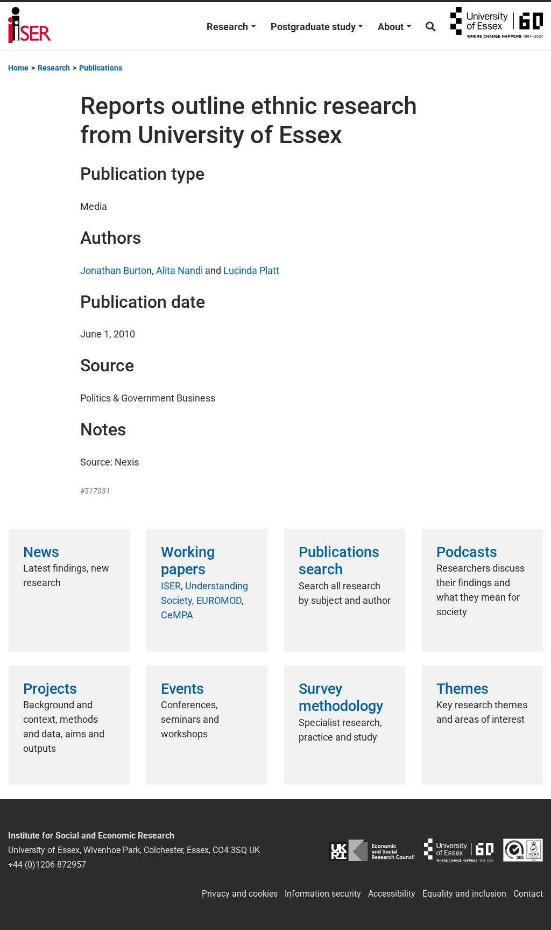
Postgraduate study (313, 26)
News (41, 552)
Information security (323, 894)
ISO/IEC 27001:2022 (523, 850)
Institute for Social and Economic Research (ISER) (29, 26)
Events (182, 689)
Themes (462, 689)
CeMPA (177, 615)
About (391, 26)
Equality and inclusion (464, 894)
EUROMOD (219, 600)
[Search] (430, 27)
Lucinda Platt (251, 270)
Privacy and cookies (240, 894)
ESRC (371, 850)
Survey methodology (341, 697)
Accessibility (391, 894)
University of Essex (496, 26)
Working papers (188, 561)
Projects (50, 689)
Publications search (339, 561)
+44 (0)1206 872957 (47, 864)
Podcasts (466, 552)
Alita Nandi (179, 270)
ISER (171, 585)
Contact (528, 894)
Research (227, 26)
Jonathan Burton (116, 270)
